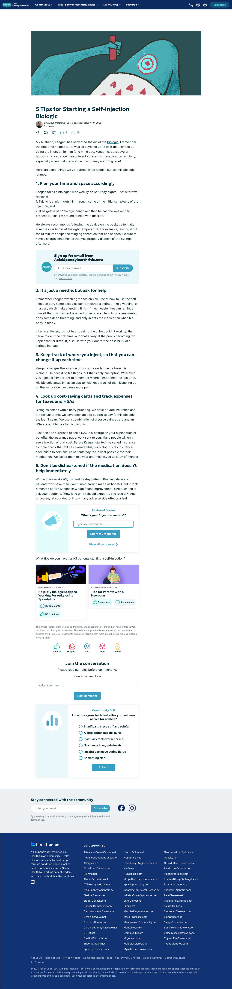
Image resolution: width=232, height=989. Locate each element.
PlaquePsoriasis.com (176, 873)
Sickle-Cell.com (173, 906)
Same (116, 648)
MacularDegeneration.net (139, 911)
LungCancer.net (133, 900)
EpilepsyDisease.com (96, 949)
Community (42, 4)
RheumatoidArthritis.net (178, 900)
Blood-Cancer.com (95, 900)
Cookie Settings (152, 957)
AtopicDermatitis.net (96, 879)
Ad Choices (38, 962)
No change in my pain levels (103, 745)
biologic (113, 142)
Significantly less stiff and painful (106, 726)
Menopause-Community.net (140, 922)
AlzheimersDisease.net (97, 868)
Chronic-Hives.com (95, 922)
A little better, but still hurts (103, 732)
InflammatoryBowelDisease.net (142, 889)
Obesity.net (170, 857)
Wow (100, 648)
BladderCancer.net (95, 895)
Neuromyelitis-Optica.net (179, 852)
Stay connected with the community (62, 800)
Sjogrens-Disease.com (177, 911)
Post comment (87, 695)
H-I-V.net (129, 868)
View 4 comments (86, 676)
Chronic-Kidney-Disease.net (100, 927)
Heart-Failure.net (134, 852)
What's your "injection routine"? (103, 515)
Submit (103, 767)
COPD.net (89, 932)
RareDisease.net (173, 895)
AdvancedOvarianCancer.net (101, 857)
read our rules (77, 669)
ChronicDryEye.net (95, 916)
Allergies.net (91, 863)
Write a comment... (51, 685)
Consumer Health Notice (97, 957)
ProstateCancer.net (175, 884)
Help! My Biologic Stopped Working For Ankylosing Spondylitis (57, 595)
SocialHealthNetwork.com (179, 927)
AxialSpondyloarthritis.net (99, 889)
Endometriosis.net (94, 943)
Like (56, 648)
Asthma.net (90, 873)
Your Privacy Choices (127, 957)
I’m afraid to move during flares (105, 751)
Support (71, 648)
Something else (94, 758)
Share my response (103, 533)
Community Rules (175, 957)
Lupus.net (129, 906)
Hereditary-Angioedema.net (140, 863)
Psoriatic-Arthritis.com (177, 889)
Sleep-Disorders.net (176, 922)
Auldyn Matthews (56, 122)
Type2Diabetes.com (176, 943)
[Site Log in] (205, 4)
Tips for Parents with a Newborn (107, 593)
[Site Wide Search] (191, 4)
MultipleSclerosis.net (136, 943)
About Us (36, 957)
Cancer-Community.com (98, 906)
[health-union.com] (45, 845)
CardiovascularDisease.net (99, 911)
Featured (131, 4)
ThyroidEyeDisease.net (177, 938)
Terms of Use (65, 278)
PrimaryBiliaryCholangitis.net (181, 879)
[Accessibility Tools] (198, 4)
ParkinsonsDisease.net (177, 868)
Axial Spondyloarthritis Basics (76, 4)
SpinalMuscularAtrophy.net (180, 932)
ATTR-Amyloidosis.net (97, 884)
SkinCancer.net (173, 916)
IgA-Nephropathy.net (136, 884)
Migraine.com (132, 938)
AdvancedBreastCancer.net (100, 852)
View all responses (102, 544)
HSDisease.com (133, 873)
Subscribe (123, 268)
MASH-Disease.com (135, 916)
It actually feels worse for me (103, 739)
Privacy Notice (121, 274)
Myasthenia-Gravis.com (138, 949)
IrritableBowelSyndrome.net (140, 895)
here (47, 637)
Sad (85, 648)
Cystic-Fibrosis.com (95, 938)
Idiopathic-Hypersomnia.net (140, 879)
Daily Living (110, 4)
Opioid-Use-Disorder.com (179, 863)
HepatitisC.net (132, 857)
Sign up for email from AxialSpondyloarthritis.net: (78, 258)
